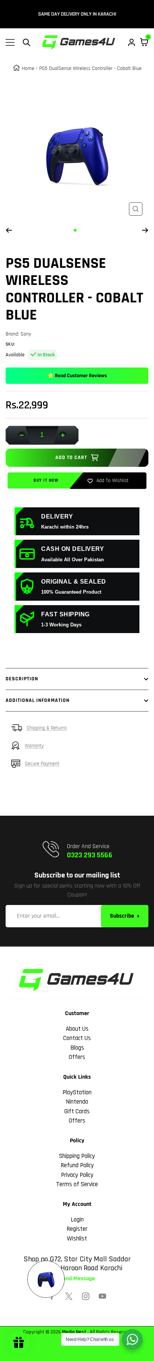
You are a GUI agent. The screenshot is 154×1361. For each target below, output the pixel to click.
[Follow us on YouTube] (102, 1296)
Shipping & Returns (47, 728)
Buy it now (46, 480)
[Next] (145, 230)
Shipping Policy (77, 1156)
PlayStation (77, 1092)
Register (77, 1229)
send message (77, 1279)
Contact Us (77, 1038)
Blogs (77, 1048)
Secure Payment (42, 763)
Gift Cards (77, 1111)
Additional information (38, 700)
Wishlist (77, 1239)
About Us (77, 1029)
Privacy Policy (77, 1175)
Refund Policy (77, 1165)
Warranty (34, 745)
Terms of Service (77, 1184)
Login (77, 1220)
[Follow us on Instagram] (85, 1296)
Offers (77, 1057)
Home (28, 68)
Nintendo (77, 1102)
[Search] (26, 42)
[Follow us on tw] (68, 1296)
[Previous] (9, 230)
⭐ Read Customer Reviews (77, 375)
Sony (26, 334)
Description (22, 678)
